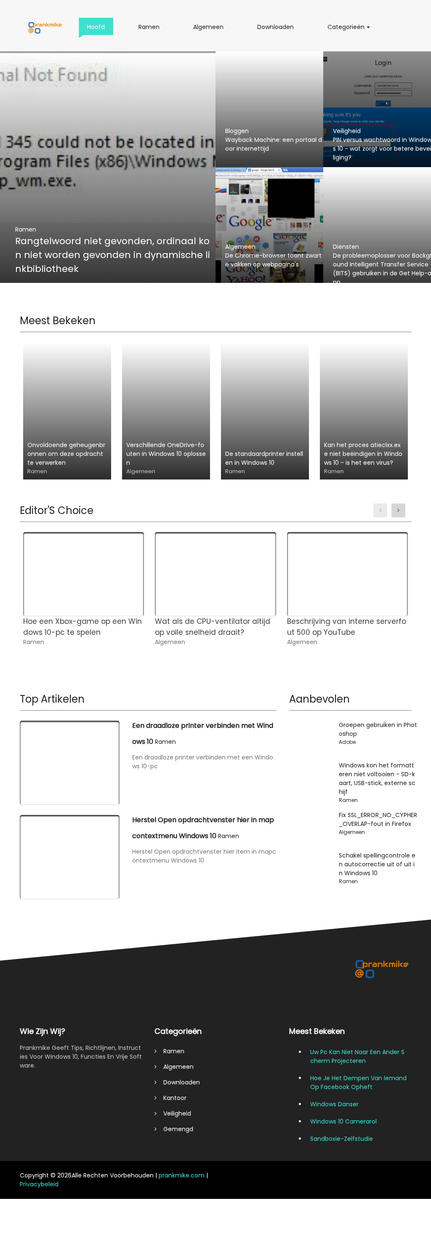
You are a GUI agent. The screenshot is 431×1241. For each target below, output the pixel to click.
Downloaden (277, 30)
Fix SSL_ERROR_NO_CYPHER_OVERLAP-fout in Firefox (378, 819)
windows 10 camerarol (343, 1121)
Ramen (151, 30)
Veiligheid (347, 131)
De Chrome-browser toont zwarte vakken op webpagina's (273, 260)
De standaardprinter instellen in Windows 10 (264, 458)
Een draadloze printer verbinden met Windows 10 (202, 733)
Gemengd (175, 1129)
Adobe (347, 742)
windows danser (334, 1104)
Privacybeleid (39, 1184)
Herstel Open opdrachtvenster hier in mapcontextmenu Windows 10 (203, 828)
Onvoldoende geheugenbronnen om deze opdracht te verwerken (66, 454)
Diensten (346, 246)
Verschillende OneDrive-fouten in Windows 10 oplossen (166, 454)
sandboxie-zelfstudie (341, 1138)
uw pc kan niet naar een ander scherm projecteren (357, 1056)
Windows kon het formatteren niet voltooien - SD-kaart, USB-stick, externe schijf (377, 778)
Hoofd (97, 30)
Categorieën (348, 30)
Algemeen (211, 30)
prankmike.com (182, 1175)
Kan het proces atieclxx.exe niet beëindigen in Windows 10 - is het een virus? (363, 454)
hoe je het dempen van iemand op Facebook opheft (358, 1082)
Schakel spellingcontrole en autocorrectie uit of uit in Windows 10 (377, 864)
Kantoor (171, 1098)
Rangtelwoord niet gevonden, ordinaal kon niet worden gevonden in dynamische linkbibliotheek (112, 254)
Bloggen (237, 131)
